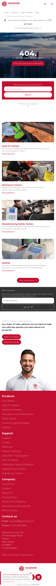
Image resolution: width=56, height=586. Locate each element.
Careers (6, 488)
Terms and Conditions (14, 501)
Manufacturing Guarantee (16, 506)
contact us (37, 28)
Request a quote (11, 342)
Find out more (8, 581)
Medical (6, 427)
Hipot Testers (9, 418)
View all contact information (17, 555)
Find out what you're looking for (28, 63)
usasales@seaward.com (21, 521)
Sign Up (26, 307)
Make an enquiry (11, 337)
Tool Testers (8, 401)
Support (15, 12)
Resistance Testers (12, 409)
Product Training (11, 451)
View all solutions (27, 280)
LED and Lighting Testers (16, 423)
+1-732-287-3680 (18, 525)
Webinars (7, 447)
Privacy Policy (9, 497)
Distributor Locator (12, 473)
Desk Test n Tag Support (15, 455)
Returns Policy (10, 510)
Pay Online (8, 484)
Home (6, 12)
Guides (6, 442)
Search (28, 95)
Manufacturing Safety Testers (18, 414)
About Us (7, 493)
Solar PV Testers (10, 405)
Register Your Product (14, 469)
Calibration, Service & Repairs (18, 464)
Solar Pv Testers (26, 12)
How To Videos (10, 460)
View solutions (8, 154)
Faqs (37, 12)
